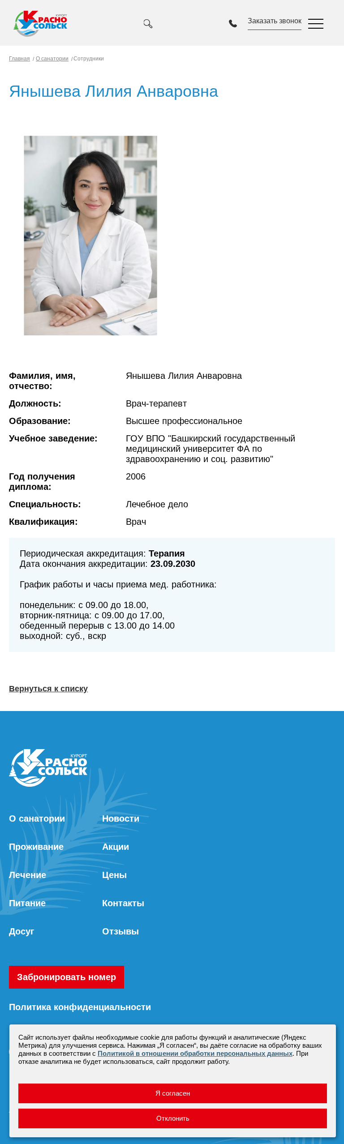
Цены (114, 875)
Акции (115, 847)
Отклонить (172, 1118)
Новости (120, 818)
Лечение (27, 875)
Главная (19, 59)
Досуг (21, 931)
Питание (27, 903)
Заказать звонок (274, 21)
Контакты (123, 903)
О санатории (52, 59)
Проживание (36, 847)
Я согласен (172, 1093)
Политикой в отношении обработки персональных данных (195, 1053)
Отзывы (120, 931)
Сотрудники (88, 59)
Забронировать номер (66, 977)
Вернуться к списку (48, 688)
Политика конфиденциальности (80, 1007)
